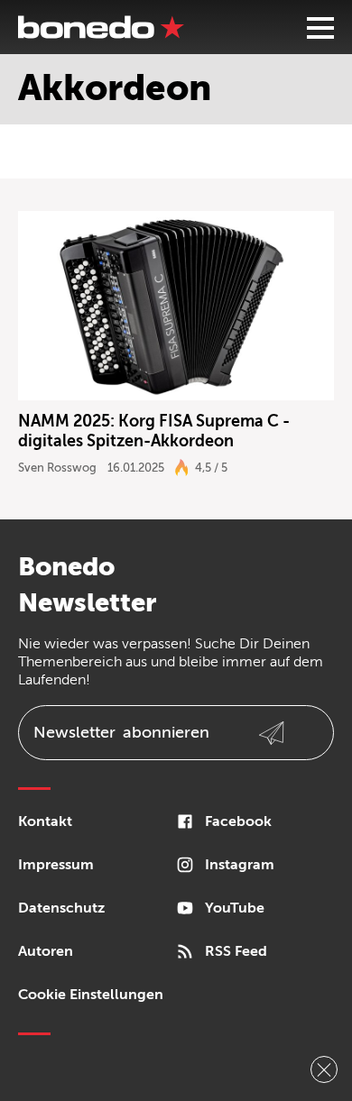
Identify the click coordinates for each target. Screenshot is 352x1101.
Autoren (45, 951)
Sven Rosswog (57, 467)
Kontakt (45, 821)
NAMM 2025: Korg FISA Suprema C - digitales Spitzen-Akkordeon (154, 431)
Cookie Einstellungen (90, 994)
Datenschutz (61, 908)
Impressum (56, 865)
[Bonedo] (101, 27)
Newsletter (121, 732)
